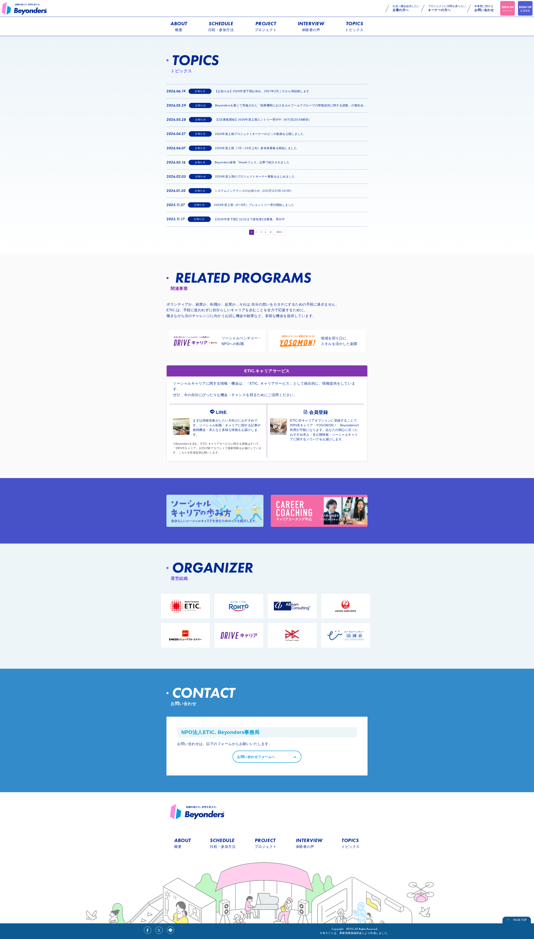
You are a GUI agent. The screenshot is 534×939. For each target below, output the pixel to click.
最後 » (280, 232)
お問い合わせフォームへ (256, 757)
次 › (271, 232)
